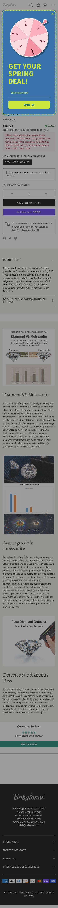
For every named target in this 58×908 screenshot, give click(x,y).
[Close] (52, 14)
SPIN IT (29, 104)
